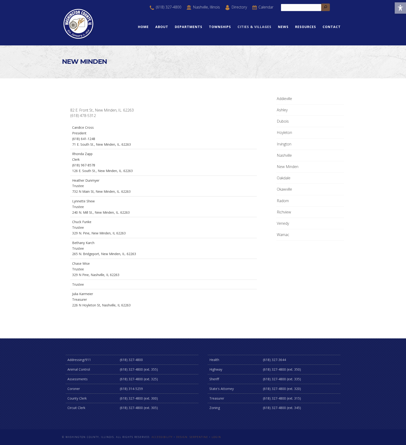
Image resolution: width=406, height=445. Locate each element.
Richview (284, 212)
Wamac (283, 234)
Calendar (265, 7)
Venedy (283, 223)
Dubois (283, 121)
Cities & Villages (254, 26)
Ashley (282, 109)
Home (143, 26)
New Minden (287, 166)
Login (216, 437)
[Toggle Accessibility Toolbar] (400, 8)
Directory (238, 7)
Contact (332, 26)
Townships (220, 26)
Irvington (284, 144)
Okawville (284, 189)
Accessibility (162, 437)
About (161, 26)
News (283, 26)
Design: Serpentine (192, 437)
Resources (305, 26)
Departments (188, 26)
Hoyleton (284, 132)
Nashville (284, 155)
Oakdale (283, 177)
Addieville (284, 98)
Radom (283, 200)
